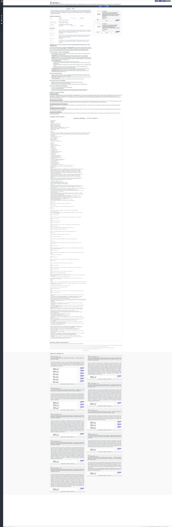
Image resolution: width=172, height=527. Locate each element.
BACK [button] (51, 6)
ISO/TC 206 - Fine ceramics (63, 21)
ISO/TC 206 (63, 6)
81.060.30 (59, 6)
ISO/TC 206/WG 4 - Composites (64, 22)
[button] (100, 6)
